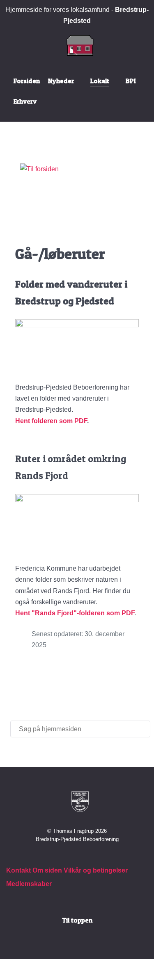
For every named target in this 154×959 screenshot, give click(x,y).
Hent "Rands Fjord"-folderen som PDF (74, 613)
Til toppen (77, 920)
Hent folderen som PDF (51, 420)
